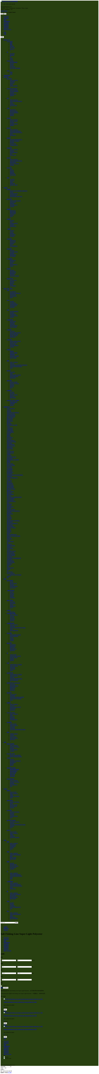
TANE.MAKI (10, 541)
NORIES (9, 508)
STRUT (9, 537)
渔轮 (5, 742)
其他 (11, 72)
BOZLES (12, 274)
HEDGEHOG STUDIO (13, 459)
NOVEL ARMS (11, 509)
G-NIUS (12, 751)
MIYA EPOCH (13, 325)
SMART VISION (11, 527)
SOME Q (9, 531)
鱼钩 (8, 360)
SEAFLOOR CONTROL (13, 520)
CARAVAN (10, 428)
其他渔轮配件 (13, 771)
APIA (11, 84)
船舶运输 (6, 24)
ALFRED (12, 81)
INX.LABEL (10, 464)
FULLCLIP (13, 143)
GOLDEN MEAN (11, 457)
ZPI (8, 577)
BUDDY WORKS (14, 141)
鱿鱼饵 (9, 702)
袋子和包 (9, 78)
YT (8, 570)
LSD (11, 908)
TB (7, 543)
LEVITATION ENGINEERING (15, 475)
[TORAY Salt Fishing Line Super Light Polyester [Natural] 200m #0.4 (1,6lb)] (23, 1026)
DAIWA (12, 92)
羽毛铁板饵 (10, 580)
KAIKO (12, 317)
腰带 (8, 841)
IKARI (8, 462)
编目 (2, 37)
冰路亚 (9, 610)
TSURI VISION (11, 555)
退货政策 (6, 28)
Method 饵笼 (13, 357)
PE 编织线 (9, 259)
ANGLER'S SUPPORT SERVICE (18, 191)
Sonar (11, 59)
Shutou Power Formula (15, 574)
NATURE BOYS (11, 501)
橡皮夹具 (9, 643)
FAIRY (12, 596)
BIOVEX (12, 647)
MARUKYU (10, 484)
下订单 (9, 1072)
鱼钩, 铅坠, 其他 (8, 288)
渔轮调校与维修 (11, 768)
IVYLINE (9, 466)
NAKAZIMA (13, 327)
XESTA (9, 565)
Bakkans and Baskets (12, 88)
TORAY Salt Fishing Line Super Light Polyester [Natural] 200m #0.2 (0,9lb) (20, 1002)
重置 (2, 987)
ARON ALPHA (11, 414)
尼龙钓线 (9, 239)
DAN (11, 216)
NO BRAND (10, 507)
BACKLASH (13, 105)
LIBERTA (9, 476)
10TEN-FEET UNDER (16, 664)
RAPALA (12, 612)
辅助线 (9, 189)
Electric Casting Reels (15, 755)
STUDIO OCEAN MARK (13, 536)
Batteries (12, 55)
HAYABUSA (13, 195)
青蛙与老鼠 (10, 600)
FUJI (11, 827)
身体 (8, 851)
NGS (8, 502)
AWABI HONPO (11, 415)
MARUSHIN (10, 487)
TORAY (6, 930)
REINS (8, 515)
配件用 (9, 128)
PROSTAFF (10, 513)
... (10, 50)
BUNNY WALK (14, 866)
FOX (11, 153)
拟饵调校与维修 (11, 613)
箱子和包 (6, 77)
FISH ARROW (10, 444)
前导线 (9, 268)
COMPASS (13, 846)
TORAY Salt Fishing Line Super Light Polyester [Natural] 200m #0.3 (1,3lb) (20, 1015)
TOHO (8, 549)
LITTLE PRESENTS (12, 477)
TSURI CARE (10, 552)
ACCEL (12, 392)
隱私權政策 (7, 21)
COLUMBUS (10, 432)
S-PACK (9, 516)
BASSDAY (13, 644)
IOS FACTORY (11, 465)
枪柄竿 (9, 790)
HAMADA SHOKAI (15, 293)
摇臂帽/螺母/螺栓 (14, 769)
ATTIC (11, 582)
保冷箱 (9, 118)
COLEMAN (13, 867)
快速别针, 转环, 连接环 (13, 400)
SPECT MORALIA (12, 534)
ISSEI (11, 297)
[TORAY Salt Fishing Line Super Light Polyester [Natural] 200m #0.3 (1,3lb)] (23, 1012)
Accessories (10, 41)
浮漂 (8, 290)
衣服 (5, 840)
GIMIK (9, 454)
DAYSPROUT (13, 205)
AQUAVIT (13, 603)
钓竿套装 (9, 810)
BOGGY (12, 396)
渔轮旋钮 (12, 776)
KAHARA (9, 470)
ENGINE (9, 439)
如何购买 (6, 18)
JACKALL (9, 468)
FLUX (8, 450)
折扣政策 (6, 26)
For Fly (12, 49)
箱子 (8, 98)
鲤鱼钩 (12, 351)
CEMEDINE (10, 430)
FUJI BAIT (13, 234)
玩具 (11, 74)
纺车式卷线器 (10, 779)
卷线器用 (9, 148)
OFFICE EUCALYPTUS (13, 511)
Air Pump (12, 53)
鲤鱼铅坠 (12, 354)
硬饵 (8, 732)
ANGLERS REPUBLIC (16, 101)
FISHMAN (9, 447)
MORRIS (9, 493)
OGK (11, 817)
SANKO (9, 519)
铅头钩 (9, 370)
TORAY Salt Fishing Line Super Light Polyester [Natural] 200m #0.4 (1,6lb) (20, 1029)
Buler (8, 300)
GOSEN (12, 206)
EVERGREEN (13, 152)
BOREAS (12, 650)
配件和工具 (7, 40)
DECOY (12, 250)
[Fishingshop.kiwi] (5, 1)
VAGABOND (10, 561)
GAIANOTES (10, 451)
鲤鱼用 (9, 219)
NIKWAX (9, 504)
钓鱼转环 (12, 403)
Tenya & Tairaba (11, 712)
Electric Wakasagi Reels (16, 756)
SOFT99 (9, 530)
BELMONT (13, 109)
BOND (8, 422)
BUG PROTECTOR (12, 425)
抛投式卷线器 (10, 744)
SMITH (9, 529)
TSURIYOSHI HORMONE (14, 558)
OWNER (12, 307)
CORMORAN (13, 719)
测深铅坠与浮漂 (14, 356)
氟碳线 (9, 209)
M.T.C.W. (9, 482)
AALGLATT (13, 280)
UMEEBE (9, 559)
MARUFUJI (13, 226)
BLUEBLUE (13, 649)
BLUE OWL (13, 857)
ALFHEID (12, 668)
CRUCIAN (13, 202)
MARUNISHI (10, 486)
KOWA (12, 904)
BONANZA (10, 421)
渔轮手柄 (12, 774)
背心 (8, 911)
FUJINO (12, 236)
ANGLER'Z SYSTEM (15, 698)
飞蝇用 (9, 229)
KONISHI (9, 473)
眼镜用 (9, 138)
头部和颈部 (10, 881)
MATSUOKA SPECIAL (16, 196)
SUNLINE (9, 538)
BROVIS (12, 718)
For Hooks (12, 66)
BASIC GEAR (13, 85)
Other (11, 58)
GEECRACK (10, 452)
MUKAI (9, 495)
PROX (11, 765)
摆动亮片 (9, 693)
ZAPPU (9, 576)
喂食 (11, 44)
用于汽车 (12, 47)
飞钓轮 (9, 758)
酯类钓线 (9, 199)
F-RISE (12, 640)
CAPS (11, 232)
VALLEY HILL (11, 562)
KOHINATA (10, 472)
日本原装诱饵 (14, 1)
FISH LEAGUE (11, 446)
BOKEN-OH (13, 864)
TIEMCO (9, 547)
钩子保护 (9, 168)
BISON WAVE (13, 111)
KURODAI (13, 762)
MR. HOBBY (10, 494)
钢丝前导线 (10, 278)
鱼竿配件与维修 (11, 820)
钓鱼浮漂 (9, 339)
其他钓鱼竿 (10, 800)
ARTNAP (12, 183)
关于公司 (6, 16)
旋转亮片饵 (10, 673)
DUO (11, 387)
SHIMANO (10, 525)
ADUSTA (12, 372)
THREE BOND (11, 545)
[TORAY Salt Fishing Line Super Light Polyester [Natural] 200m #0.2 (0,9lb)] (23, 999)
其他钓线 (9, 249)
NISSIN (12, 763)
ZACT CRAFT (11, 573)
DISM (8, 434)
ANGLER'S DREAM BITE (17, 697)
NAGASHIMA (11, 498)
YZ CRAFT (10, 572)
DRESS (12, 95)
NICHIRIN (13, 256)
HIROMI (12, 322)
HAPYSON (13, 294)
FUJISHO (12, 597)
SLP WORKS (10, 526)
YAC (8, 566)
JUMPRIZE (10, 469)
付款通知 (6, 23)
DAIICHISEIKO (14, 91)
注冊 (5, 34)
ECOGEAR (10, 437)
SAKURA (9, 518)
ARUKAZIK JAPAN (15, 200)
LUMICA (12, 324)
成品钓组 (9, 380)
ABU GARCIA (14, 80)
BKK (11, 856)
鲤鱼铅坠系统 (13, 353)
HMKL (9, 461)
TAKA (8, 540)
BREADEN (13, 162)
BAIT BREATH (14, 334)
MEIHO (12, 125)
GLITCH (9, 455)
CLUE (11, 607)
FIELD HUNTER (11, 441)
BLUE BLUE (13, 583)
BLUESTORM (14, 897)
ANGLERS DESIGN (15, 131)
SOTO (8, 533)
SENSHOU (10, 522)
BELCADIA (10, 418)
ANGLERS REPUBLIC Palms (17, 627)
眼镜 (8, 861)
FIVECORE (10, 448)
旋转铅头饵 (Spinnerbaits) (13, 683)
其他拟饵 (9, 633)
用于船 (12, 46)
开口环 (12, 405)
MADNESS (10, 483)
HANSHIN (10, 458)
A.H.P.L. (12, 735)
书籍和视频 (7, 75)
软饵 (8, 663)
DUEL (11, 192)
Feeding (12, 64)
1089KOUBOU (14, 734)
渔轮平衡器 (13, 772)
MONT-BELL (10, 491)
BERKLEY (13, 210)
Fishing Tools (10, 61)
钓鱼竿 (5, 789)
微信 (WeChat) (7, 29)
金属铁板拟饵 (10, 623)
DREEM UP (13, 94)
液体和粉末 (7, 407)
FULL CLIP (13, 155)
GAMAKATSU (14, 124)
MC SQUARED (11, 488)
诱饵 (5, 579)
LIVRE (9, 479)
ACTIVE (12, 179)
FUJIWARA (13, 285)
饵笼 (8, 310)
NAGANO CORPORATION (14, 497)
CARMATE (10, 429)
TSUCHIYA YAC (11, 551)
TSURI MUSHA (11, 554)
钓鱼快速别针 (13, 402)
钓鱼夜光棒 (10, 320)
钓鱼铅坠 (9, 329)
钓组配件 (9, 390)
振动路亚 (9, 722)
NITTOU (9, 505)
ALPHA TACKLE (14, 746)
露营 (11, 43)
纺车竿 (9, 830)
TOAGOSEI (10, 548)
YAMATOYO (10, 567)
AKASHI (12, 602)
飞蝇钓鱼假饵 (10, 590)
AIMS (11, 795)
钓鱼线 (5, 187)
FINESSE (12, 173)
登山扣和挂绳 (13, 62)
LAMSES (12, 905)
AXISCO (12, 104)
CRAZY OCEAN (14, 163)
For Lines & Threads (15, 68)
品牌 (5, 19)
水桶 (8, 108)
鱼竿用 (9, 158)
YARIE (9, 569)
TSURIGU (9, 556)
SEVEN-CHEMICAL (12, 523)
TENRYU (9, 544)
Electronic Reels (11, 753)
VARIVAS (9, 563)
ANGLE (12, 83)
